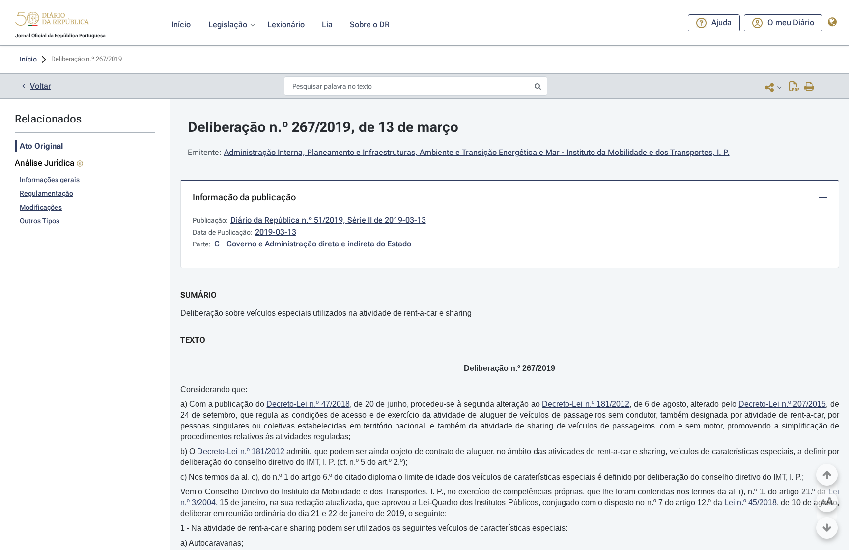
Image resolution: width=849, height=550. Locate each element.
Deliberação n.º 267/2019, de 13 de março (323, 127)
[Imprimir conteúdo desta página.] (809, 87)
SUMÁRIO (198, 295)
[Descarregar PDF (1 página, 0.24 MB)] (794, 87)
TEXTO (192, 340)
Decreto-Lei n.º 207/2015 (782, 404)
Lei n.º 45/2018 (750, 502)
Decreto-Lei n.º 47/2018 (307, 404)
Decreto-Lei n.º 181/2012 (585, 404)
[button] (52, 20)
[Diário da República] (52, 21)
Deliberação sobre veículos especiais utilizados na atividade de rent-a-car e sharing (326, 313)
